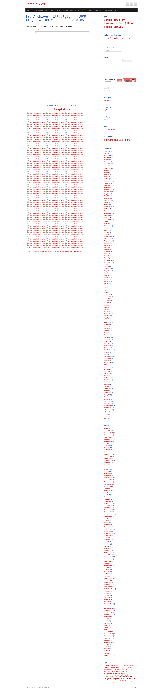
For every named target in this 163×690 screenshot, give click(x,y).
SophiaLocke (107, 392)
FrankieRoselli (108, 260)
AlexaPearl (107, 155)
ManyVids (107, 335)
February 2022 (108, 529)
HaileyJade (107, 275)
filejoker (129, 667)
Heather (106, 279)
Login (46, 10)
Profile (83, 10)
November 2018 (108, 610)
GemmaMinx (107, 262)
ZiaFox (106, 418)
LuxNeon (106, 330)
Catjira (106, 221)
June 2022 (107, 520)
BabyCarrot (107, 194)
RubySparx (107, 380)
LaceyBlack (107, 320)
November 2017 (108, 636)
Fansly (106, 254)
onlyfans (71, 251)
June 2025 (107, 445)
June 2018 (107, 621)
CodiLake (106, 232)
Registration (98, 10)
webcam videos (115, 682)
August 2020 (107, 565)
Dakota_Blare (108, 239)
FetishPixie (107, 256)
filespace (106, 669)
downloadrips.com (117, 38)
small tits (119, 681)
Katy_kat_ (107, 309)
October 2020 (108, 561)
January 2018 (108, 631)
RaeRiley (106, 375)
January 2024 (108, 480)
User (115, 10)
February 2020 (108, 578)
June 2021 (107, 544)
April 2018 (107, 625)
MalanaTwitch (108, 333)
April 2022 (107, 524)
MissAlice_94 (107, 345)
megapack (128, 674)
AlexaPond (107, 157)
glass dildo (128, 669)
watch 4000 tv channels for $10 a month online (118, 23)
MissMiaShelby (108, 350)
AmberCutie (107, 164)
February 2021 (108, 552)
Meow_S (106, 341)
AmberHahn (107, 166)
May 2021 (107, 546)
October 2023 (108, 486)
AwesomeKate (108, 192)
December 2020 (108, 557)
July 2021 (106, 542)
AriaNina (106, 179)
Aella (105, 153)
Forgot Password (38, 10)
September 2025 (108, 439)
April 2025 (107, 450)
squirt (128, 681)
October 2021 (108, 537)
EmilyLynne (107, 247)
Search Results (108, 10)
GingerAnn (107, 266)
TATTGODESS (108, 401)
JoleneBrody (107, 301)
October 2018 (108, 612)
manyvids (108, 673)
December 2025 (108, 433)
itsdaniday (107, 286)
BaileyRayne (107, 198)
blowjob (131, 665)
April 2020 (107, 574)
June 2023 (107, 495)
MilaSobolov (107, 343)
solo (124, 680)
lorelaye (106, 326)
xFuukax (106, 412)
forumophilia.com (117, 139)
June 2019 (107, 595)
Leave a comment (78, 251)
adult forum (107, 90)
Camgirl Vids (35, 4)
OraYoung (107, 369)
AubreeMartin (108, 187)
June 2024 (107, 469)
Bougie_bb (107, 204)
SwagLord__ (107, 399)
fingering (110, 669)
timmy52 (45, 29)
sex (109, 681)
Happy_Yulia (107, 277)
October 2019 (108, 587)
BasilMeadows (108, 200)
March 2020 (107, 576)
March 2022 (107, 527)
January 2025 (108, 456)
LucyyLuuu (107, 328)
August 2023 (107, 490)
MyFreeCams (108, 356)
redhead (106, 681)
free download (117, 669)
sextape (113, 681)
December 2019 (108, 582)
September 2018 (108, 614)
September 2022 (108, 514)
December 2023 (108, 482)
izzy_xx (106, 290)
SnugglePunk (107, 390)
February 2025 (108, 454)
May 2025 (107, 448)
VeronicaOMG (108, 407)
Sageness (107, 384)
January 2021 (108, 554)
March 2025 (107, 452)
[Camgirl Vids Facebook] (131, 4)
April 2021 (107, 548)
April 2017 (107, 651)
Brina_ (106, 211)
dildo (117, 667)
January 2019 (108, 606)
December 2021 (108, 533)
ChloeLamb (107, 228)
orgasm (116, 678)
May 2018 (107, 623)
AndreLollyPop (108, 168)
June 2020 (107, 569)
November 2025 (108, 435)
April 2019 (107, 599)
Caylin (106, 224)
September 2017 (108, 640)
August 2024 (107, 465)
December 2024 (108, 458)
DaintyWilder (107, 236)
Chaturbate (107, 226)
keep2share (66, 251)
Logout (58, 10)
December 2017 (108, 634)
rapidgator (130, 678)
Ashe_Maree (107, 181)
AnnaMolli (107, 174)
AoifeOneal (107, 176)
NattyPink (106, 360)
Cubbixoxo (107, 234)
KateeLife (106, 303)
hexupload (108, 671)
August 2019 (107, 591)
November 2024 (108, 460)
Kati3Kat (106, 307)
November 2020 (108, 559)
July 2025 (106, 443)
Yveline (106, 416)
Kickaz (106, 311)
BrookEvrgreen (108, 213)
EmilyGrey (107, 245)
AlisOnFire (107, 162)
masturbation (119, 673)
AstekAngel (107, 185)
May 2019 (107, 597)
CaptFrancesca (108, 219)
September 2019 (108, 589)
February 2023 (108, 503)
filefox (125, 667)
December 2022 (108, 507)
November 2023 (108, 484)
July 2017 (106, 644)
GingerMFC (107, 268)
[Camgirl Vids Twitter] (127, 4)
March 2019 (107, 602)
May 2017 (107, 649)
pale (121, 678)
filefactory (121, 667)
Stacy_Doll (107, 395)
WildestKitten (107, 410)
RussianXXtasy (108, 382)
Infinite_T (106, 283)
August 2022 (107, 516)
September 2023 (108, 488)
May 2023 (107, 497)
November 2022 (108, 510)
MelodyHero (107, 339)
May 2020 (107, 572)
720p (106, 665)
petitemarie (107, 371)
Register (90, 10)
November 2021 (108, 535)
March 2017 (107, 653)
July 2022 (106, 518)
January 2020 (108, 580)
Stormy (106, 397)
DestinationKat (108, 243)
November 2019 (108, 584)
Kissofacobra (107, 313)
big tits (122, 665)
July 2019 (106, 593)
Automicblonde (108, 189)
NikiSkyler (107, 365)
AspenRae (107, 183)
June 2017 (107, 646)
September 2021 (108, 540)
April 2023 (107, 499)
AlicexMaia (107, 159)
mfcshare (106, 676)
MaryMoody (107, 337)
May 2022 (107, 522)
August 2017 (107, 642)
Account (29, 10)
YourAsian (107, 414)
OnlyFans (34, 251)
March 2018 (107, 627)
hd (131, 669)
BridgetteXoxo (108, 206)
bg (119, 665)
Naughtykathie (108, 363)
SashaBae (107, 386)
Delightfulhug (107, 241)
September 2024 (108, 462)
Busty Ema (107, 215)
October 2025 (108, 437)
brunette (107, 667)
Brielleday (107, 209)
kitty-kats (106, 110)
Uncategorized (108, 405)
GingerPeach (107, 271)
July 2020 (106, 567)
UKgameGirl (107, 403)
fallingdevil (107, 251)
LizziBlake (107, 324)
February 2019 (108, 604)
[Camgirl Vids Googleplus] (135, 4)
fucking (124, 669)
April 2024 (107, 473)
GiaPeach (107, 264)
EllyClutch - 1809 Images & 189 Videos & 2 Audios (51, 251)
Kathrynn (106, 305)
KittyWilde (107, 316)
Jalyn (105, 292)
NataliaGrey (107, 358)
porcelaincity (107, 373)
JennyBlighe (107, 296)
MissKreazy (107, 348)
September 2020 (108, 563)
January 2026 (108, 430)
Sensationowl (107, 388)
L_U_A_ (106, 318)
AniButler (106, 172)
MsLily (106, 354)
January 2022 (108, 531)
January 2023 (108, 505)
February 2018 (108, 629)
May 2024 (107, 471)
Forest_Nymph (108, 258)
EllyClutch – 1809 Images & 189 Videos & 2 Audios (49, 26)
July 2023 (106, 492)
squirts (105, 683)
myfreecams (121, 676)
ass (117, 665)
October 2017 (108, 638)
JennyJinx (107, 298)
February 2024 (108, 477)
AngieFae (106, 170)
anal (114, 665)
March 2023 (107, 501)
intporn (106, 119)
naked (131, 675)
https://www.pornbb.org (110, 129)
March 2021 (107, 550)
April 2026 (107, 428)
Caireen (106, 217)
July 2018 (106, 619)
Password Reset (74, 10)
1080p (110, 665)
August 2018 (107, 616)
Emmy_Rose (107, 249)
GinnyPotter (107, 273)
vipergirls (106, 100)
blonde (127, 665)
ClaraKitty (106, 230)
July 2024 (106, 467)
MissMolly (107, 352)
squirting (132, 681)
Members (65, 10)
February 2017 (108, 655)
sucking (110, 683)
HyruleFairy (107, 281)
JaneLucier (107, 294)
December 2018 (108, 608)
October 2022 (108, 512)
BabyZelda (107, 196)
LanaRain (106, 322)
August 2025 (107, 441)
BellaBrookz (107, 202)
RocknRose (107, 378)
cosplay (112, 667)
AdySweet (107, 151)
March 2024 (107, 475)
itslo (105, 288)
